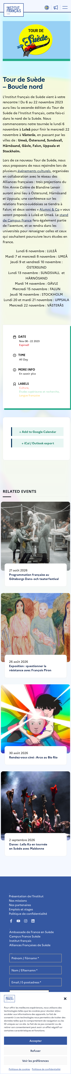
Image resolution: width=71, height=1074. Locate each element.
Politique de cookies (19, 1069)
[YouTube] (18, 921)
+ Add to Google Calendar (37, 432)
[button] (65, 998)
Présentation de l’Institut (26, 896)
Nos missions (18, 900)
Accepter (35, 1041)
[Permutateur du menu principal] (64, 7)
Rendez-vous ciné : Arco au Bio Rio (33, 757)
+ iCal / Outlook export (38, 443)
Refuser (35, 1051)
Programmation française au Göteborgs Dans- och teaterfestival (34, 576)
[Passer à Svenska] (46, 7)
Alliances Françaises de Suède (29, 945)
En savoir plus (27, 373)
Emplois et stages (21, 909)
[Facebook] (11, 921)
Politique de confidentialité (46, 1069)
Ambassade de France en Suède (31, 932)
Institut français (20, 941)
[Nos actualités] (55, 7)
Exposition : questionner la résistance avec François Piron (30, 668)
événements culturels (34, 170)
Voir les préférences (35, 1061)
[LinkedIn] (33, 921)
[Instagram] (25, 921)
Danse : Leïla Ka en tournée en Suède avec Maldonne (28, 846)
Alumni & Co (49, 209)
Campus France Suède (24, 936)
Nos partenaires (20, 905)
